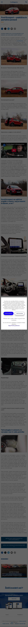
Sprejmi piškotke (8, 313)
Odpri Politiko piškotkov (14, 325)
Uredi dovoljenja (19, 313)
